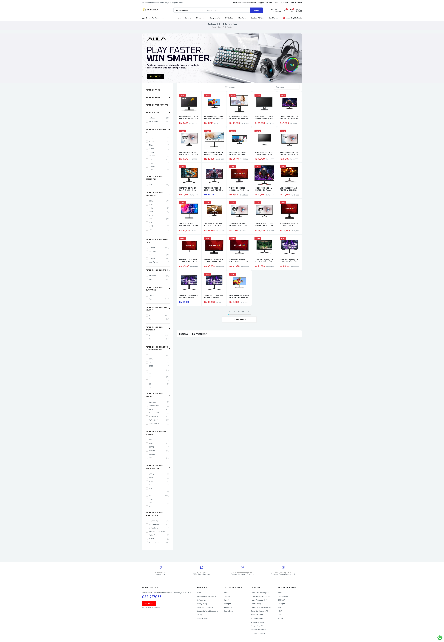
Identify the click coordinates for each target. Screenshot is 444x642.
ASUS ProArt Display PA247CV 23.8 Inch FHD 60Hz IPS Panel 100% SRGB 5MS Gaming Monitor (188, 225)
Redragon (227, 604)
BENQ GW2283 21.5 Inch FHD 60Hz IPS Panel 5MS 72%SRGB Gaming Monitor (189, 117)
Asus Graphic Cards (294, 18)
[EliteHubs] (150, 10)
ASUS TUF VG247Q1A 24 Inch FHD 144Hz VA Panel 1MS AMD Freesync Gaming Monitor (214, 225)
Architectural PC (257, 615)
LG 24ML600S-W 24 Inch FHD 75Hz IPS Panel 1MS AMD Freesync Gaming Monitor (239, 296)
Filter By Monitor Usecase (154, 395)
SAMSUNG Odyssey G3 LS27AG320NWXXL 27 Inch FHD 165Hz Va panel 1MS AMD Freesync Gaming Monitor (189, 296)
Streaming (200, 18)
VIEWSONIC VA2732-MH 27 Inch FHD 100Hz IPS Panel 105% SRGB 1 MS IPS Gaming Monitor (188, 261)
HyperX (226, 600)
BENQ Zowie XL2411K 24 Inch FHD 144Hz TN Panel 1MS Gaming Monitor (264, 117)
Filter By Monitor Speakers (154, 328)
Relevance (280, 87)
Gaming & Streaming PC (260, 593)
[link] (197, 97)
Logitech (227, 596)
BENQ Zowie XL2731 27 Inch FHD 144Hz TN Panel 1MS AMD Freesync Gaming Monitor (264, 153)
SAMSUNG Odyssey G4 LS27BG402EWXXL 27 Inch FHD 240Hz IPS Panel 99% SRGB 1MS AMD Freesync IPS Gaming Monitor (263, 261)
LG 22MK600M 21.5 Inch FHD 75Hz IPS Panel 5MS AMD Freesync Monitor (214, 117)
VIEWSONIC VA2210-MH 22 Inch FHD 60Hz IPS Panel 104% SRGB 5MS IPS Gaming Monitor (213, 261)
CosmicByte (228, 611)
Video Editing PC (257, 604)
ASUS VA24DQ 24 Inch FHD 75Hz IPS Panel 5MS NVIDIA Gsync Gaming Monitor (189, 153)
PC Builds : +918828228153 (291, 3)
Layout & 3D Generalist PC (261, 607)
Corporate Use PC (258, 633)
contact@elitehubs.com (151, 607)
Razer (226, 593)
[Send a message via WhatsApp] (439, 637)
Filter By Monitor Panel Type (157, 240)
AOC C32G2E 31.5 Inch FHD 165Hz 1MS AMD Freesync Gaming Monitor (288, 189)
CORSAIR (281, 600)
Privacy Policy (202, 604)
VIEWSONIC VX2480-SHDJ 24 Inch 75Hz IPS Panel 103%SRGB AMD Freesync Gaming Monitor (238, 189)
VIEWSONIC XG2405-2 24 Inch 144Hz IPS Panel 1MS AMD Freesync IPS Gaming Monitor (289, 225)
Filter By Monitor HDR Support (156, 433)
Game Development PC (259, 611)
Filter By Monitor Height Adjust (157, 308)
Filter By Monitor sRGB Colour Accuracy (157, 348)
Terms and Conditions (205, 607)
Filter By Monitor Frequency (154, 194)
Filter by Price (153, 90)
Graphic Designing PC (259, 629)
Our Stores (273, 18)
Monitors (242, 18)
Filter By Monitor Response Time (154, 467)
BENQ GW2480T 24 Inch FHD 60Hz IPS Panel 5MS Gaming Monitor (239, 117)
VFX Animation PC (257, 622)
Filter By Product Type (157, 105)
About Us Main (202, 618)
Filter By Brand (153, 97)
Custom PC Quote (258, 18)
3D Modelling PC (257, 618)
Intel (279, 607)
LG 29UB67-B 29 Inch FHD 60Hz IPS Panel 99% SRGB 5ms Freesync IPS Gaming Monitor (237, 153)
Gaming (188, 18)
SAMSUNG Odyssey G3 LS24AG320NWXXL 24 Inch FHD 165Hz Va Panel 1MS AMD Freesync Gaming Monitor (214, 296)
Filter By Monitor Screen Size (158, 131)
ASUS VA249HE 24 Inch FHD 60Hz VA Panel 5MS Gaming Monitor (238, 225)
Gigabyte (281, 604)
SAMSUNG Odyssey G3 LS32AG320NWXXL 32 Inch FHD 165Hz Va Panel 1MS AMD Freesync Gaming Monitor (289, 261)
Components (215, 18)
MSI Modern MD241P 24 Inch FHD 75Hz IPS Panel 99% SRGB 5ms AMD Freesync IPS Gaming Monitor (214, 153)
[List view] (185, 87)
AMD (280, 593)
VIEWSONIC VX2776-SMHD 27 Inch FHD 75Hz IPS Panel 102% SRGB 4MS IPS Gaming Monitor (239, 261)
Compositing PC (257, 626)
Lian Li (280, 615)
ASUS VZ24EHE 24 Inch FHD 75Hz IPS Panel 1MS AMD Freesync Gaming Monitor (289, 153)
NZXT (280, 611)
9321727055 (151, 596)
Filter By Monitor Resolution (154, 177)
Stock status (152, 112)
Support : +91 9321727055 (268, 3)
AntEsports (228, 607)
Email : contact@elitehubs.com (244, 3)
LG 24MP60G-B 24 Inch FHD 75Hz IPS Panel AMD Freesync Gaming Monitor (289, 117)
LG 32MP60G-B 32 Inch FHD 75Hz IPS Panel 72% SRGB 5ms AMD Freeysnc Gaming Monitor (263, 189)
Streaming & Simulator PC (260, 596)
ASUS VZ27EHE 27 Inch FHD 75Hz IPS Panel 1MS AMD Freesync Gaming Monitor (264, 225)
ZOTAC (281, 618)
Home (179, 18)
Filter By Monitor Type (157, 270)
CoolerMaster (283, 596)
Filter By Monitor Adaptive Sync (154, 514)
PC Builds (229, 18)
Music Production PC (259, 600)
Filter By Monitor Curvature (154, 288)
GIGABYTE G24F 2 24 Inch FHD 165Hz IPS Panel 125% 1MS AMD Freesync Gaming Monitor (187, 189)
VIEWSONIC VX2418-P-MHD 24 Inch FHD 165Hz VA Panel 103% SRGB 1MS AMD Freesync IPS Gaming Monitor (213, 189)
